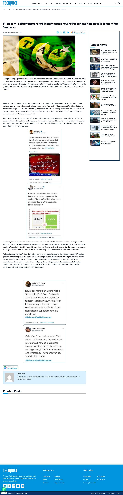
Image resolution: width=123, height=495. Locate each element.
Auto (80, 3)
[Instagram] (13, 486)
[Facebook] (57, 32)
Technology (46, 476)
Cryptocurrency (59, 483)
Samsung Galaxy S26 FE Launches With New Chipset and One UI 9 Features (109, 127)
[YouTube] (18, 486)
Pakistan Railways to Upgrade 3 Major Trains (108, 135)
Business (73, 3)
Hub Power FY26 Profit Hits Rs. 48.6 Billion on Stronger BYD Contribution (109, 59)
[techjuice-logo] (11, 3)
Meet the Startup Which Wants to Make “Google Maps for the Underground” (109, 74)
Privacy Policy (111, 493)
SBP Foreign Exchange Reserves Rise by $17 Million (109, 105)
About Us (93, 493)
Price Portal (87, 476)
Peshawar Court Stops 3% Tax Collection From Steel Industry (108, 112)
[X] (61, 32)
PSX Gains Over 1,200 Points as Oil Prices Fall (109, 142)
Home (34, 3)
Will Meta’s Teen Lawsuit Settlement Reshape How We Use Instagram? (109, 82)
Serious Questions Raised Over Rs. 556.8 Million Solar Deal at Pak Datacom (109, 89)
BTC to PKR (101, 479)
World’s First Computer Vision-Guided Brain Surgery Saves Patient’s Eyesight (109, 67)
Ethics (118, 493)
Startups (58, 3)
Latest (40, 3)
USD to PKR (101, 476)
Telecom (46, 483)
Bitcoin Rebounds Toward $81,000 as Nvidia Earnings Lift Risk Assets (109, 52)
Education (88, 3)
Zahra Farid (21, 374)
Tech (47, 3)
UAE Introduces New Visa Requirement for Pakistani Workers (108, 97)
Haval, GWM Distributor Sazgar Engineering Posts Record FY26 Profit (108, 120)
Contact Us (102, 493)
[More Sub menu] (100, 3)
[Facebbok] (5, 486)
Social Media (58, 479)
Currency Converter (89, 483)
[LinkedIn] (64, 32)
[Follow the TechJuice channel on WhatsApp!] (4, 489)
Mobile (65, 3)
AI (51, 3)
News (9, 9)
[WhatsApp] (67, 32)
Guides (85, 479)
